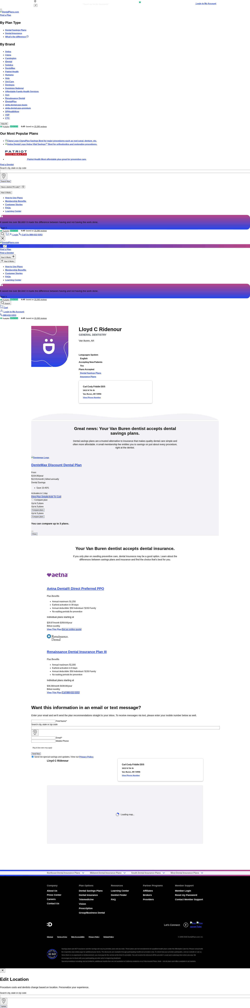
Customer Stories (14, 204)
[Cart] (7, 235)
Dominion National (14, 88)
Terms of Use (62, 937)
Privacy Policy (86, 757)
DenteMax (10, 68)
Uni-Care (9, 82)
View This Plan (54, 629)
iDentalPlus (11, 101)
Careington (10, 58)
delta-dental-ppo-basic (16, 105)
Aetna (8, 51)
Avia (7, 78)
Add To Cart (55, 497)
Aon (7, 95)
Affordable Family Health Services (22, 91)
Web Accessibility (78, 937)
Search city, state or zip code (13, 168)
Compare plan (41, 500)
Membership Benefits (15, 201)
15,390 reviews (40, 126)
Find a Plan (5, 15)
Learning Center (13, 211)
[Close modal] (2, 970)
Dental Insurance (13, 33)
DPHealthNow (12, 111)
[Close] (32, 531)
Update (3, 1006)
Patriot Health (12, 72)
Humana (9, 75)
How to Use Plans (14, 198)
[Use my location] (3, 176)
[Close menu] (2, 238)
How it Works (6, 193)
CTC (7, 118)
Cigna (8, 55)
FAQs (8, 208)
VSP (7, 115)
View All (4, 124)
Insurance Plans (88, 377)
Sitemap (50, 937)
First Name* (61, 721)
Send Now (36, 754)
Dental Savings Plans (15, 30)
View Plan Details (39, 497)
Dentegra (9, 85)
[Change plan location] (36, 5)
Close (34, 534)
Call (70, 692)
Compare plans (37, 510)
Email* (59, 738)
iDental (8, 61)
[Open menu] (1, 9)
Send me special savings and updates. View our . (64, 757)
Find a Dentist (7, 165)
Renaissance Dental (15, 98)
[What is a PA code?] (23, 187)
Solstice (9, 65)
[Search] (2, 234)
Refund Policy (109, 937)
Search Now (5, 181)
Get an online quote (71, 629)
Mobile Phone (62, 741)
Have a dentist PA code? (10, 187)
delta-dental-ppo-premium (18, 108)
